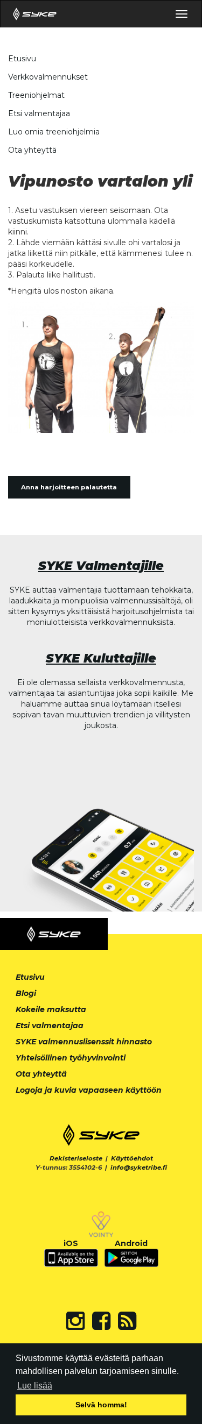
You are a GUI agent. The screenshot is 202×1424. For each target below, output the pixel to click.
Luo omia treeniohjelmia (54, 132)
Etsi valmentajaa (39, 113)
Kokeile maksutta (51, 1009)
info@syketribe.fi (138, 1167)
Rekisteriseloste (76, 1158)
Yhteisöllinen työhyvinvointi (71, 1058)
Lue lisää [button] (34, 1385)
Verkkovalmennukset (48, 77)
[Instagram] (75, 1321)
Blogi (26, 993)
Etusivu (22, 58)
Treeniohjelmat (36, 95)
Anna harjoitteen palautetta (69, 487)
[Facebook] (101, 1321)
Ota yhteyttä (32, 150)
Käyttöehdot (132, 1158)
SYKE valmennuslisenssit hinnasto (84, 1041)
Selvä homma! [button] (101, 1404)
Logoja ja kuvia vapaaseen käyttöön (89, 1090)
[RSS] (127, 1321)
